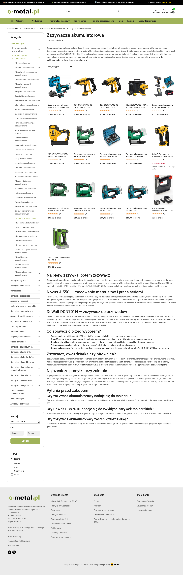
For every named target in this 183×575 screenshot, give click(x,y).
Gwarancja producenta (61, 537)
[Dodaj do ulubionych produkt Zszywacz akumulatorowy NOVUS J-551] (146, 177)
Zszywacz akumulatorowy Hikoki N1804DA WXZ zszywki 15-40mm (84, 155)
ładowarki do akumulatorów (74, 60)
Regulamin (56, 510)
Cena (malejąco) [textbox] (53, 67)
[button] (37, 21)
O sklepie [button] (99, 494)
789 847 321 (166, 2)
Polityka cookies (58, 515)
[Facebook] (9, 552)
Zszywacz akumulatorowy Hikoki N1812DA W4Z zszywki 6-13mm (58, 209)
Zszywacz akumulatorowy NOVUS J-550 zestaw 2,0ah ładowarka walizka (59, 106)
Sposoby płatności (59, 519)
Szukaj (25, 441)
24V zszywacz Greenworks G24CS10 (59, 258)
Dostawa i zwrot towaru (61, 524)
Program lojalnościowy (104, 515)
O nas (96, 501)
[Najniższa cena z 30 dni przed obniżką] (173, 167)
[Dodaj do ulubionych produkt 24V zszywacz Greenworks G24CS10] (68, 226)
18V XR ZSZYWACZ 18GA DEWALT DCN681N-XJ (58, 155)
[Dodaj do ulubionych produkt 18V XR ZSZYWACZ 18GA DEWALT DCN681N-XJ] (68, 123)
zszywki (144, 57)
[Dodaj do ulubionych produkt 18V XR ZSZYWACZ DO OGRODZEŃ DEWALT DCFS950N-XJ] (120, 74)
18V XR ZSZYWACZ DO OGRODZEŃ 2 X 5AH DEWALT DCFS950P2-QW (84, 106)
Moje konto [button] (143, 494)
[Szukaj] (39, 422)
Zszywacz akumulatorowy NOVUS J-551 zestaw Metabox (110, 155)
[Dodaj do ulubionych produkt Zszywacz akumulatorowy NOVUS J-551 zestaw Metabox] (120, 123)
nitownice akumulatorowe (84, 365)
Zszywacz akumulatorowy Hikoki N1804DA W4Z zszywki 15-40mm (136, 155)
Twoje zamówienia (145, 501)
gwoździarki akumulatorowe (119, 362)
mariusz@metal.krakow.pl (19, 541)
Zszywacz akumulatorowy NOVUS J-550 (110, 209)
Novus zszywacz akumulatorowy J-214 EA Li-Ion (163, 209)
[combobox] (59, 67)
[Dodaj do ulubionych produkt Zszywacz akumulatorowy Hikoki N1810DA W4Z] (94, 177)
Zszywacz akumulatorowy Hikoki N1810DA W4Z (84, 209)
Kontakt (97, 506)
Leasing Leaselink (59, 532)
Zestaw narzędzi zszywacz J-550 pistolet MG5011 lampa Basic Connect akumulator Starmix (162, 106)
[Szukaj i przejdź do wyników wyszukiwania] (119, 11)
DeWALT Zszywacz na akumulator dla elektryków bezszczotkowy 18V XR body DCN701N (162, 155)
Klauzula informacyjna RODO (64, 501)
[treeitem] (25, 43)
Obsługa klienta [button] (59, 494)
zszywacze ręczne (159, 365)
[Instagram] (14, 552)
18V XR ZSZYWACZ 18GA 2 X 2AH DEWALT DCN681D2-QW (137, 106)
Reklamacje (56, 528)
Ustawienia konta (145, 510)
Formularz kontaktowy (104, 510)
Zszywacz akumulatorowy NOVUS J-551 (136, 209)
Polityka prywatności (60, 506)
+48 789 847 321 (15, 545)
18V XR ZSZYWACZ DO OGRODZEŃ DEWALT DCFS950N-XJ (109, 106)
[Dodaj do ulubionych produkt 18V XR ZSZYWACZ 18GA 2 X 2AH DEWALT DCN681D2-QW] (146, 74)
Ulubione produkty (145, 506)
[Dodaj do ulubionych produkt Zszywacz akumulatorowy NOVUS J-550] (120, 177)
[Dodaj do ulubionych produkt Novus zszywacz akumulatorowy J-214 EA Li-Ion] (172, 177)
